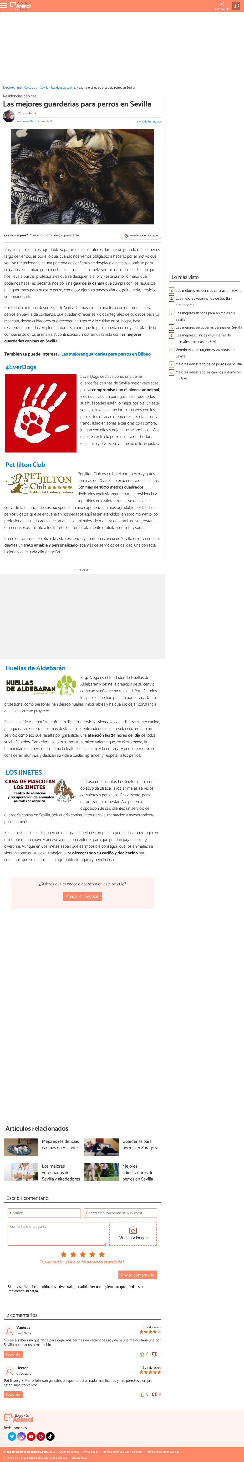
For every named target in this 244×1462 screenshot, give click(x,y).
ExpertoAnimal (12, 87)
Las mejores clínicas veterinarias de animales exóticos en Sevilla (203, 338)
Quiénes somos (69, 1452)
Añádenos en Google (143, 236)
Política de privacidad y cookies (122, 1452)
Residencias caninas (63, 87)
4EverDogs (20, 367)
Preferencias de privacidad (163, 1452)
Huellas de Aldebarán (35, 668)
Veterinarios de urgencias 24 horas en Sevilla (205, 353)
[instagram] (21, 1436)
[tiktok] (50, 1436)
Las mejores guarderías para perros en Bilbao (106, 354)
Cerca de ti (30, 87)
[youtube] (31, 1436)
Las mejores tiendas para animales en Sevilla (205, 316)
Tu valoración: (51, 1262)
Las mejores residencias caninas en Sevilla (208, 290)
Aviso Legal (90, 1452)
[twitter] (12, 1436)
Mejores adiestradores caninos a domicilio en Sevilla (208, 375)
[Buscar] (237, 6)
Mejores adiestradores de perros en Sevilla (209, 364)
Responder (13, 1354)
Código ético (79, 1458)
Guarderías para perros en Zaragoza (140, 1144)
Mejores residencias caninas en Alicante (60, 1144)
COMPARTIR (222, 9)
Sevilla (44, 87)
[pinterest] (40, 1436)
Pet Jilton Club (25, 465)
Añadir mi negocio (82, 896)
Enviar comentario (137, 1275)
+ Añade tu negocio (149, 121)
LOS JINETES (23, 772)
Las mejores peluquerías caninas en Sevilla (209, 327)
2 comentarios (27, 113)
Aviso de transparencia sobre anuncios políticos (37, 1458)
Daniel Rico (29, 121)
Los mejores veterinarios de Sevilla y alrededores (204, 301)
